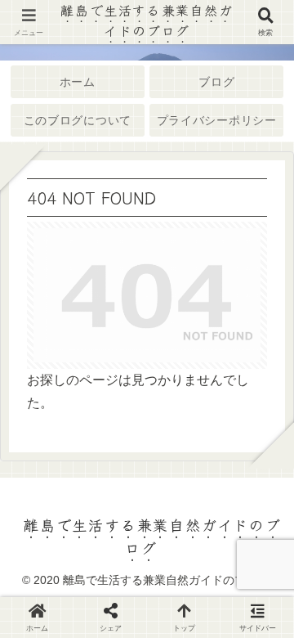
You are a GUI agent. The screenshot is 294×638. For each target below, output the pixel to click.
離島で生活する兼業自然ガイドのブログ (146, 20)
